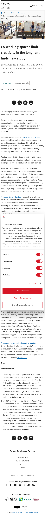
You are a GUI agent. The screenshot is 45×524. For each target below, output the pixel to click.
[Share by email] (31, 102)
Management (6, 83)
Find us (22, 467)
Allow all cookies (22, 291)
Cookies (20, 475)
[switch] (39, 261)
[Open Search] (42, 5)
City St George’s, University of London (25, 512)
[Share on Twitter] (19, 102)
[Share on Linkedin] (25, 102)
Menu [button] (34, 5)
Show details (33, 284)
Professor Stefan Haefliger (11, 197)
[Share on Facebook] (14, 102)
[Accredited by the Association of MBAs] (11, 499)
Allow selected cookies (22, 298)
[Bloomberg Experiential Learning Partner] (21, 508)
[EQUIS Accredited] (36, 499)
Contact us (22, 464)
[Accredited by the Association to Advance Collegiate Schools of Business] (25, 499)
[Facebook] (10, 485)
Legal (13, 475)
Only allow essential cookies (22, 305)
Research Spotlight (22, 83)
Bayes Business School (31, 137)
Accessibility (29, 475)
